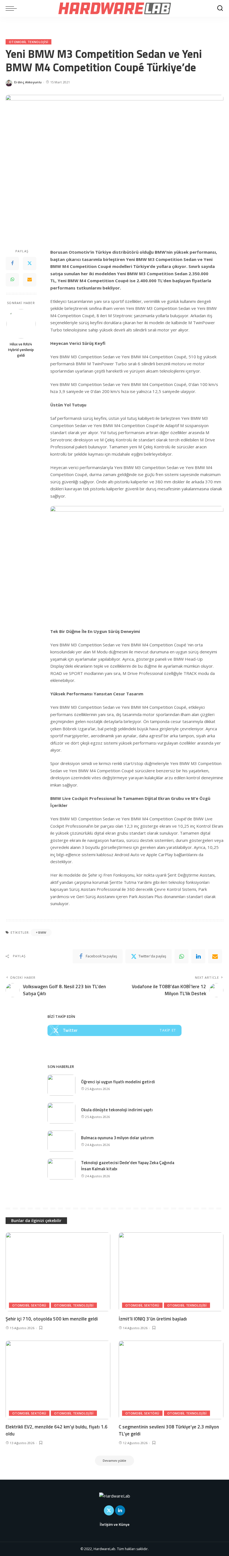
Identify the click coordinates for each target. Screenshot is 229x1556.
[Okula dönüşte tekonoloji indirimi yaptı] (61, 1113)
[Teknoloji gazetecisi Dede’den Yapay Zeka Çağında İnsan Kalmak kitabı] (61, 1169)
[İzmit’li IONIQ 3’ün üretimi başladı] (171, 1271)
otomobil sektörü (29, 1305)
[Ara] (220, 8)
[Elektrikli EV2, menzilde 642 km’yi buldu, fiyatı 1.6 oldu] (58, 1380)
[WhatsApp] (12, 279)
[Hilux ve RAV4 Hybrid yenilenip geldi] (21, 323)
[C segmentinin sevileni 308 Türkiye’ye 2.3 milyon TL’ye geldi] (171, 1380)
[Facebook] (12, 263)
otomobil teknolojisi (28, 42)
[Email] (29, 279)
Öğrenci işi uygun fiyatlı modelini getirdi (118, 1082)
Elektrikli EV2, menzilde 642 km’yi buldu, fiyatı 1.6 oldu (57, 1430)
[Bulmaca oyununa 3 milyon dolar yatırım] (61, 1141)
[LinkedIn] (120, 1510)
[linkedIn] (198, 956)
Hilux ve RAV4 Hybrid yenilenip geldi (21, 349)
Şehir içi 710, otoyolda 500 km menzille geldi (52, 1318)
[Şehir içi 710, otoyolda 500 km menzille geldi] (58, 1271)
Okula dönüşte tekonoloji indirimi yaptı (117, 1110)
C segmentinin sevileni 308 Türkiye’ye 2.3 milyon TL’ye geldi (169, 1430)
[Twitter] (29, 263)
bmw (42, 932)
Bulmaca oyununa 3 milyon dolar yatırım (117, 1137)
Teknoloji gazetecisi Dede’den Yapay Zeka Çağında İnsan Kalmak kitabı (127, 1165)
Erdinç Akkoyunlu (28, 82)
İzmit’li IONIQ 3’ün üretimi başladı (153, 1318)
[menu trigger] (13, 8)
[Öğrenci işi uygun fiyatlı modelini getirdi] (61, 1085)
